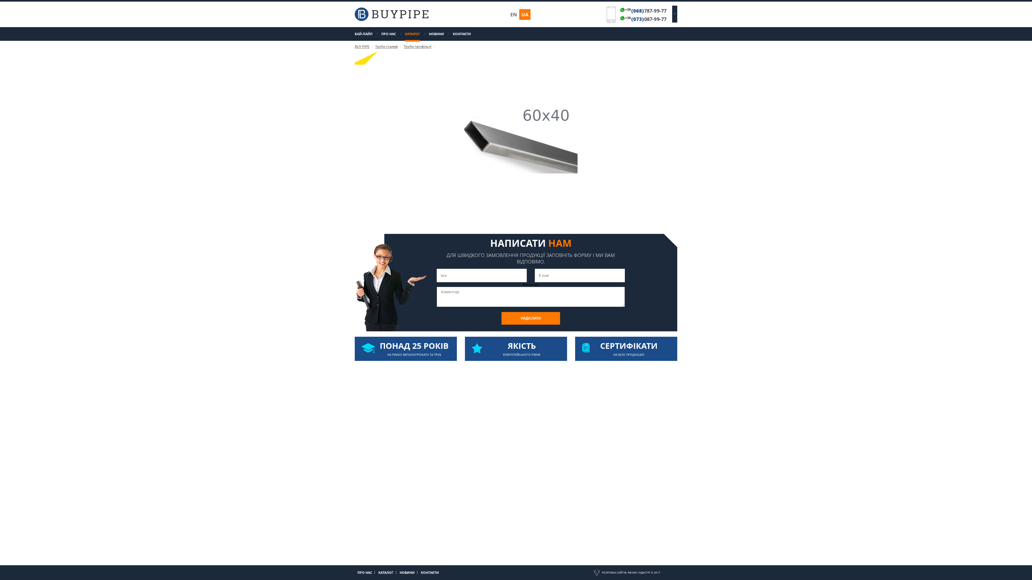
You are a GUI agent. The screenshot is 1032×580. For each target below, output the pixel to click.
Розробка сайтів (614, 572)
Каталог (412, 34)
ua (524, 14)
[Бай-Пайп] (392, 19)
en (513, 14)
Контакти (462, 34)
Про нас (388, 34)
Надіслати (531, 318)
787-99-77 (645, 11)
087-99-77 (645, 19)
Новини (436, 34)
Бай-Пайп (363, 34)
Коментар (531, 284)
